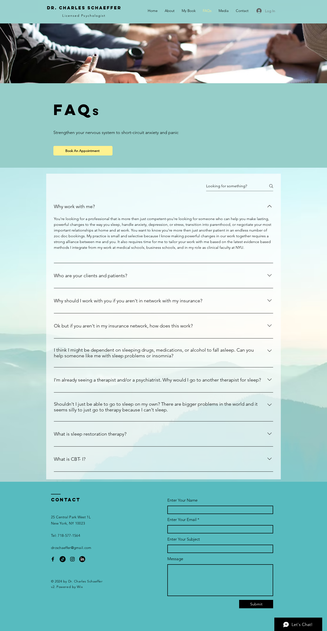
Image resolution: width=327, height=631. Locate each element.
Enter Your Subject (183, 539)
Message (175, 559)
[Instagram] (72, 559)
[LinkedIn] (82, 559)
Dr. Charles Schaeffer (84, 8)
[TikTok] (63, 559)
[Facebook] (53, 559)
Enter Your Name (182, 500)
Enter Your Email (182, 520)
